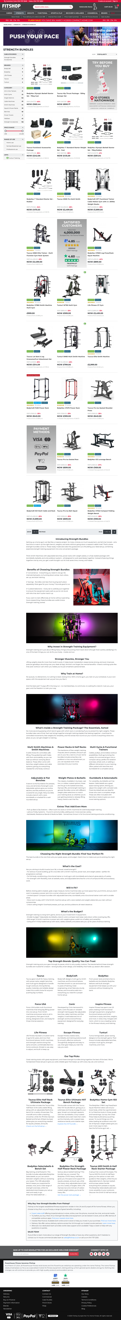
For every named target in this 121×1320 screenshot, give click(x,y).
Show (29, 532)
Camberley (110, 108)
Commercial (47, 1297)
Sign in (115, 1)
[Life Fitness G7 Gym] (102, 286)
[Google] (55, 1275)
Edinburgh (107, 104)
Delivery (6, 1294)
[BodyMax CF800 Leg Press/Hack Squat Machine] (102, 234)
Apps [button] (6, 155)
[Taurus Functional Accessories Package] (41, 128)
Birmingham (111, 106)
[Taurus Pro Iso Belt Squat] (72, 492)
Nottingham (102, 106)
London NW (94, 108)
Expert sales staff (38, 1213)
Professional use (12, 149)
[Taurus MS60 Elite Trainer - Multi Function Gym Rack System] (41, 234)
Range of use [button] (9, 139)
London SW (102, 108)
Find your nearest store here (62, 1218)
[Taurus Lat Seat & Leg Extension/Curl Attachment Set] (41, 337)
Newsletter (7, 1309)
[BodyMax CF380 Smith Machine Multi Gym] (41, 286)
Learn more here (109, 1223)
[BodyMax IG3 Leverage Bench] (102, 440)
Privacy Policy (86, 1303)
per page (42, 532)
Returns (6, 1297)
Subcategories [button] (10, 54)
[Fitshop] (14, 7)
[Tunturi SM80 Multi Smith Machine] (72, 337)
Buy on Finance (9, 1300)
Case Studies (47, 1300)
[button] (114, 532)
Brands (6, 1306)
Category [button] (8, 88)
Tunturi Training (14, 158)
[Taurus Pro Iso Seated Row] (72, 440)
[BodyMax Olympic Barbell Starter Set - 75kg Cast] (41, 74)
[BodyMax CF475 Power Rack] (72, 389)
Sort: (94, 54)
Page (100, 532)
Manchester (93, 106)
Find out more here (108, 1221)
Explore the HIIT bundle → (68, 1124)
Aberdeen (92, 104)
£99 (5, 134)
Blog (83, 1309)
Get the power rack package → (69, 1195)
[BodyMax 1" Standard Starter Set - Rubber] (41, 180)
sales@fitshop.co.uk (71, 1237)
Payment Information (11, 1303)
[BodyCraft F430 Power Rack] (41, 389)
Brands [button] (7, 65)
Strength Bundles (29, 24)
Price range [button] (9, 127)
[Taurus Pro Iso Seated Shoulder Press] (102, 389)
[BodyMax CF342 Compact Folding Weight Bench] (102, 492)
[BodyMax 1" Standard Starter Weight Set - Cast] (72, 128)
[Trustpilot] (65, 1275)
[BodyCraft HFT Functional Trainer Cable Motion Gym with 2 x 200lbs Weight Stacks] (102, 180)
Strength (17, 24)
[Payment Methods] (41, 453)
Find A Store (47, 1303)
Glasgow (100, 104)
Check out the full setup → (36, 1126)
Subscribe (73, 1254)
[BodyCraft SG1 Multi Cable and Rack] (41, 492)
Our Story (85, 1294)
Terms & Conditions (88, 1300)
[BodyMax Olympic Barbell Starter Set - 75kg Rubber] (102, 128)
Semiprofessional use (14, 146)
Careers (84, 1297)
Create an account (104, 1)
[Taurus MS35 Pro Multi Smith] (72, 180)
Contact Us (46, 1294)
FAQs (44, 1306)
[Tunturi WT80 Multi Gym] (72, 286)
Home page (8, 24)
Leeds (113, 104)
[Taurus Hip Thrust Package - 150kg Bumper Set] (72, 74)
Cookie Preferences (88, 1306)
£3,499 (21, 134)
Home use (10, 142)
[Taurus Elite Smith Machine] (102, 337)
